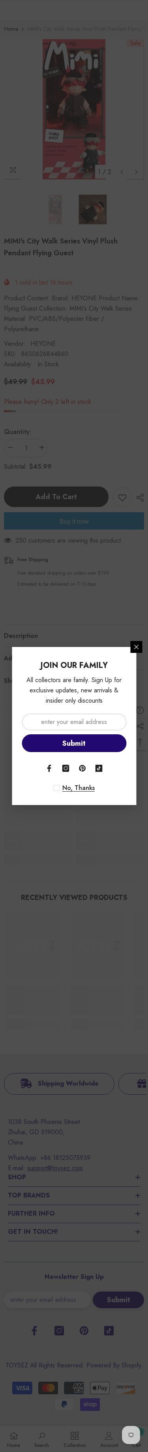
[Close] (136, 647)
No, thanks (78, 788)
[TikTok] (99, 768)
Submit (74, 743)
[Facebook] (49, 768)
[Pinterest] (82, 768)
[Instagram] (66, 768)
